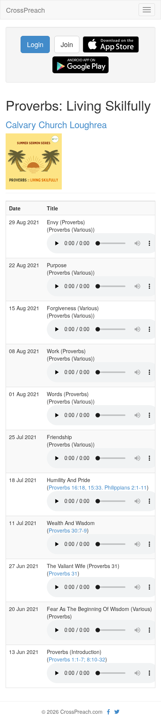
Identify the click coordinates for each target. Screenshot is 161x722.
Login (35, 44)
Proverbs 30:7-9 (68, 530)
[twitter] (116, 711)
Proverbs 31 (63, 573)
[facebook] (108, 711)
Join (67, 44)
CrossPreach (25, 10)
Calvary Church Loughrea (56, 124)
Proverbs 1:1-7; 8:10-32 (77, 659)
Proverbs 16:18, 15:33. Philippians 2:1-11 (98, 487)
